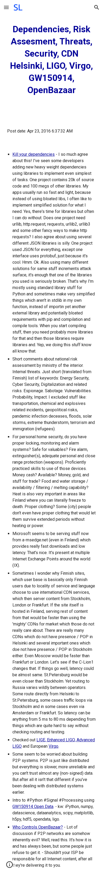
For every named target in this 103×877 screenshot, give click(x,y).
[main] (51, 59)
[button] (6, 7)
